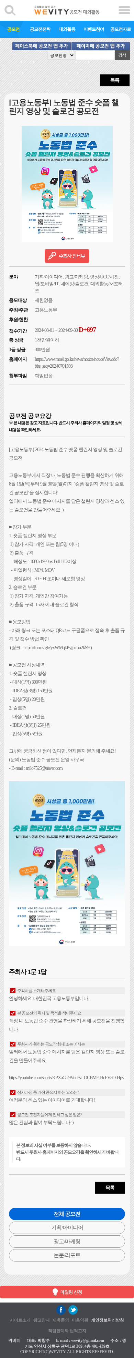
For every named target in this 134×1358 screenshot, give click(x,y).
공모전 (13, 29)
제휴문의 (61, 1320)
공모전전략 (40, 29)
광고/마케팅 (67, 1241)
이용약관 (80, 1320)
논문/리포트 (67, 1255)
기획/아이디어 (67, 1228)
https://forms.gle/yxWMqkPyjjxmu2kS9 (56, 647)
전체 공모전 (67, 1214)
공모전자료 (120, 29)
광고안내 (41, 1320)
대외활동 (67, 29)
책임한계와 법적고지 (67, 1330)
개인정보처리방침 (107, 1320)
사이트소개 (20, 1320)
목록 (114, 80)
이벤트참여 (93, 29)
